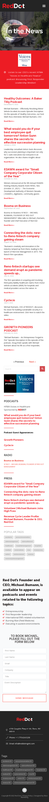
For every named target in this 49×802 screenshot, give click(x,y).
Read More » (9, 121)
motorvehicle (19, 550)
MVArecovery (38, 550)
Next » (32, 362)
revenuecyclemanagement (14, 558)
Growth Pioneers (14, 439)
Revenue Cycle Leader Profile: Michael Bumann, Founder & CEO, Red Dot (23, 519)
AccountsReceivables (23, 537)
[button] (44, 5)
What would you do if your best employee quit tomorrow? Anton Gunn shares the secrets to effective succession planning (24, 135)
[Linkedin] (24, 790)
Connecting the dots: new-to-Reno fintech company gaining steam (22, 236)
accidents (8, 537)
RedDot (7, 554)
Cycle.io (9, 300)
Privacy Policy (28, 796)
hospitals (38, 546)
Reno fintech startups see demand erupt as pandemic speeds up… (23, 270)
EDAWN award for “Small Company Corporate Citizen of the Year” (23, 173)
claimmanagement (11, 541)
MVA (28, 550)
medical (8, 550)
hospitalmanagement (23, 546)
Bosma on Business (17, 206)
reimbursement (19, 554)
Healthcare (9, 546)
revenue (30, 554)
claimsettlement (27, 541)
